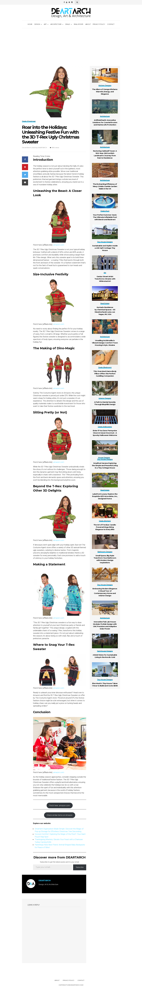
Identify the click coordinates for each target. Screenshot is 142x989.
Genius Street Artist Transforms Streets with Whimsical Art (105, 278)
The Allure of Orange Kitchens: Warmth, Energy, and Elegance (105, 91)
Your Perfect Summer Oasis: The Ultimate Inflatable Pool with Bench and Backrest (105, 217)
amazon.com (58, 245)
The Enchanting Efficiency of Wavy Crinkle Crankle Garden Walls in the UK (105, 186)
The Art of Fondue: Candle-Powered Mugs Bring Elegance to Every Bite (105, 527)
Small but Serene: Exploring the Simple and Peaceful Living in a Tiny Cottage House (105, 465)
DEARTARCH (42, 147)
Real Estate (78, 24)
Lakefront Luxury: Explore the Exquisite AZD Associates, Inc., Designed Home (105, 496)
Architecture (55, 24)
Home (30, 24)
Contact (110, 24)
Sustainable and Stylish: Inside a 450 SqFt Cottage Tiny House (105, 248)
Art (45, 24)
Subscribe (80, 867)
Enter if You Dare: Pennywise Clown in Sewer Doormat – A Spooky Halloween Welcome (105, 432)
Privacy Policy (99, 24)
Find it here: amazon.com (59, 805)
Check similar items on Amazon (59, 815)
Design (37, 24)
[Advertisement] (71, 44)
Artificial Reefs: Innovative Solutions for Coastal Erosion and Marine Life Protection (105, 122)
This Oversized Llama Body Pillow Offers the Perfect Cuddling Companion (104, 373)
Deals (67, 24)
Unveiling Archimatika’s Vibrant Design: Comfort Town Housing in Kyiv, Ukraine (105, 342)
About (88, 24)
